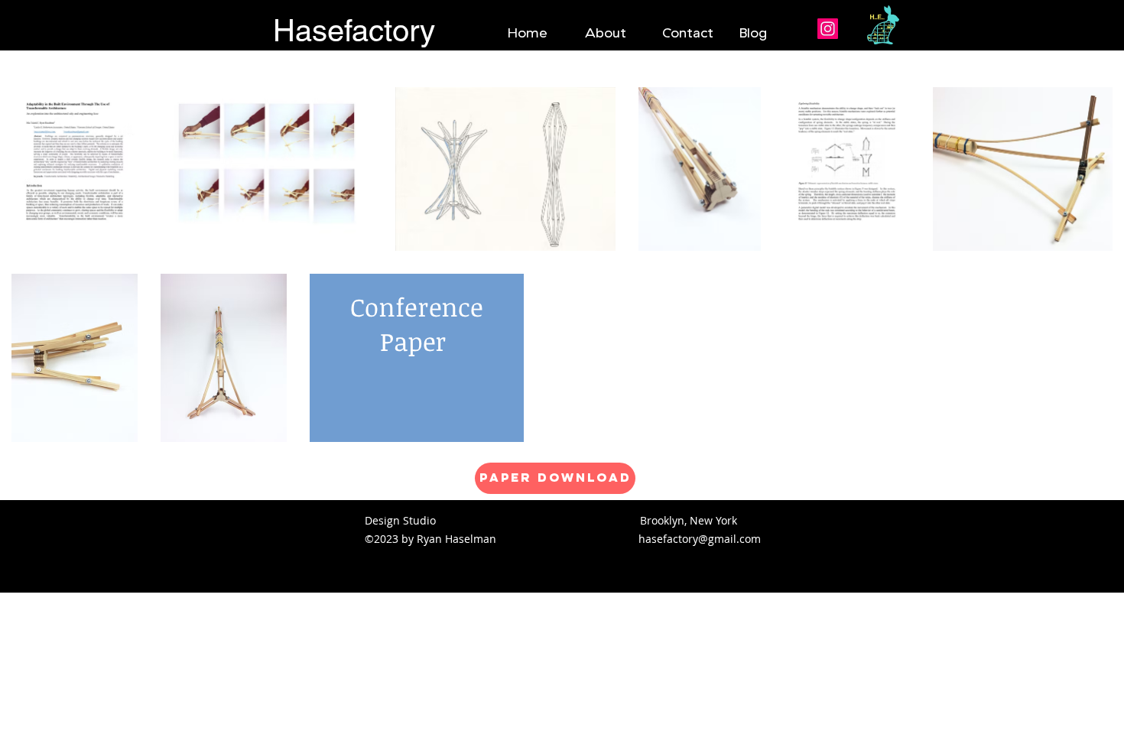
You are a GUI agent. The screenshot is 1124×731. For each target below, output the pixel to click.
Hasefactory (354, 30)
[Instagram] (827, 28)
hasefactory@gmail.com (699, 538)
